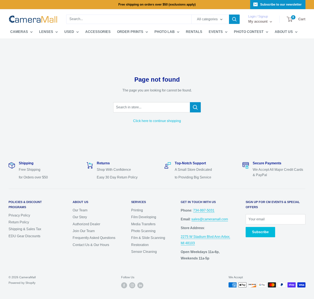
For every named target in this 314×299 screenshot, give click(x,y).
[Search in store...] (195, 107)
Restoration (140, 245)
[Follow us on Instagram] (132, 285)
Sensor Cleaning (144, 251)
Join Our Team (84, 231)
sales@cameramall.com (209, 219)
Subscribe (260, 232)
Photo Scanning (143, 231)
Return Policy (19, 222)
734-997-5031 (203, 210)
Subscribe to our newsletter (281, 4)
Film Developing (143, 217)
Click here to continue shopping (157, 121)
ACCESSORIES (98, 32)
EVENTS (216, 32)
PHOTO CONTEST (249, 32)
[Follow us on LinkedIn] (140, 285)
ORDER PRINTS (130, 32)
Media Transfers (143, 224)
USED (69, 32)
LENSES (46, 32)
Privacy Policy (19, 215)
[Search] (234, 19)
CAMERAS (19, 32)
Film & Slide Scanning (148, 238)
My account (258, 21)
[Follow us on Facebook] (124, 285)
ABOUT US (284, 32)
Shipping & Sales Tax (25, 229)
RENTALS (194, 32)
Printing (137, 210)
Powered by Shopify (22, 282)
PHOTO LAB (164, 32)
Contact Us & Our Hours (91, 245)
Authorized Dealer (86, 224)
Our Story (80, 217)
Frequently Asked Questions (94, 238)
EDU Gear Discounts (24, 236)
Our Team (80, 210)
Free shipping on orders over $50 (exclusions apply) (157, 4)
